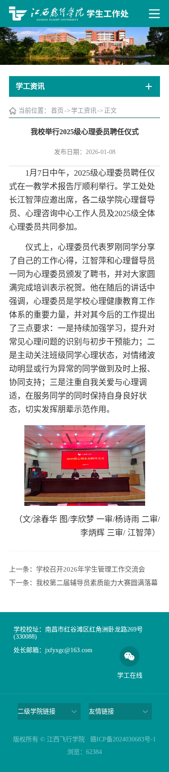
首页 (57, 110)
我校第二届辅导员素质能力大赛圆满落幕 (97, 582)
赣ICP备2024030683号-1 (123, 739)
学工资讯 (83, 110)
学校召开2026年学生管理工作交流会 (90, 569)
